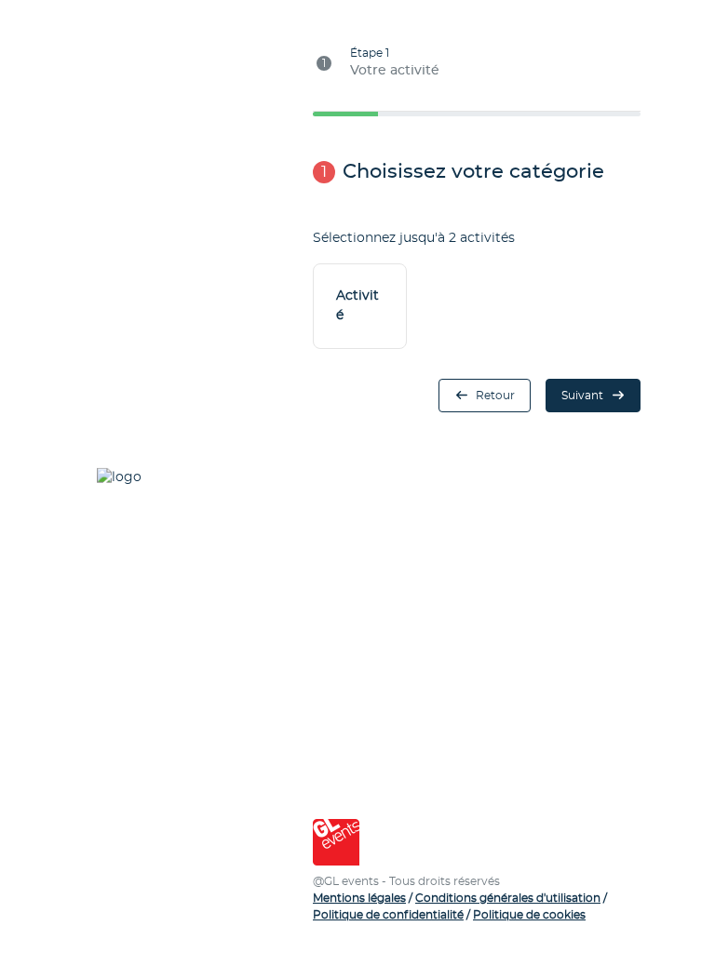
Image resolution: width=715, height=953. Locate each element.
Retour (495, 395)
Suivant (582, 395)
